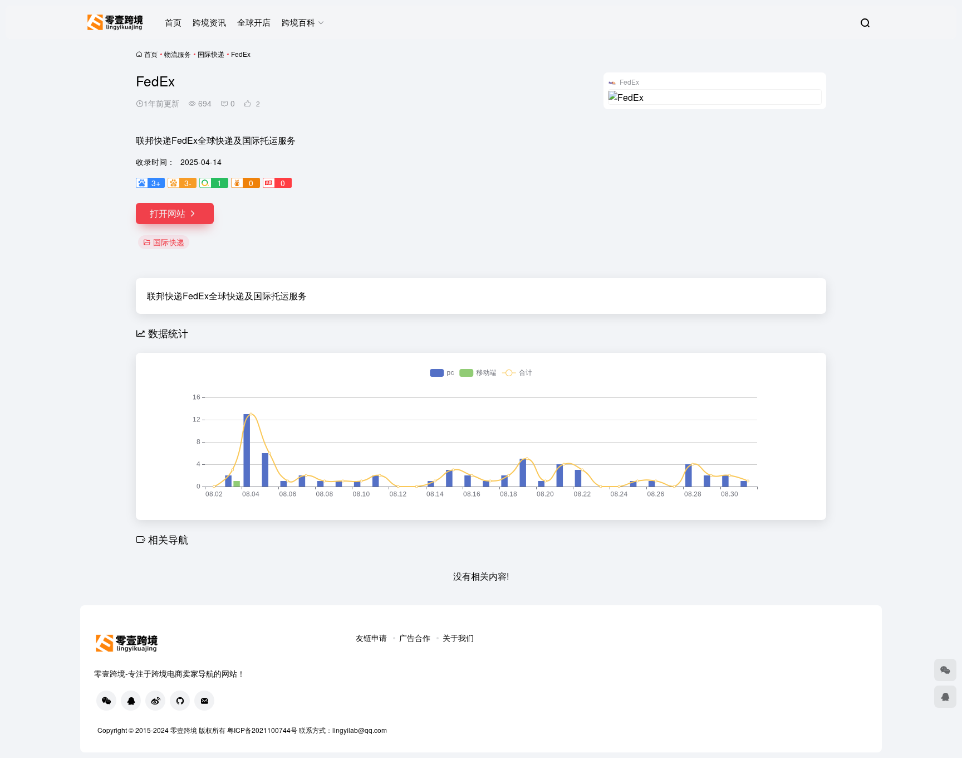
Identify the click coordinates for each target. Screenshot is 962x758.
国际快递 (211, 54)
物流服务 (177, 54)
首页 (173, 22)
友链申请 (371, 637)
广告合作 (414, 637)
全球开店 (254, 22)
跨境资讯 (209, 22)
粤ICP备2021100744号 (263, 730)
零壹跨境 (183, 730)
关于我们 (458, 637)
